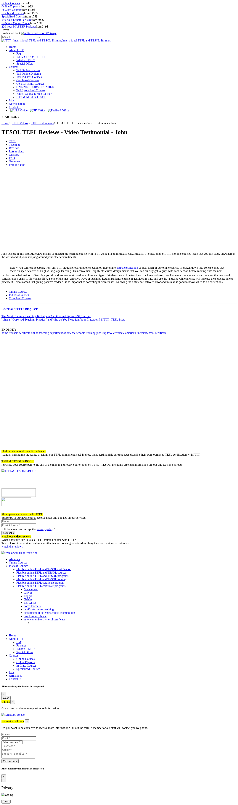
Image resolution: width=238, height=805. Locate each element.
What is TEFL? (25, 60)
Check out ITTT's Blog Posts (19, 309)
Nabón (28, 599)
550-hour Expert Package (16, 19)
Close (6, 698)
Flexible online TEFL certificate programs (40, 586)
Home (12, 46)
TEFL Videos (20, 123)
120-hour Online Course (15, 23)
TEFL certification (127, 267)
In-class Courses (18, 565)
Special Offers (24, 63)
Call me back (10, 761)
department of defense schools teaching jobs (75, 333)
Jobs (11, 100)
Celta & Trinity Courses (30, 83)
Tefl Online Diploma (28, 73)
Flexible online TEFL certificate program (40, 582)
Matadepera (31, 589)
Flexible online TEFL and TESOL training (41, 579)
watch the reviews (12, 546)
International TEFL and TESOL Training (86, 40)
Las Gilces (30, 602)
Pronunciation (17, 164)
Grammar (14, 161)
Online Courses (10, 3)
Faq (18, 53)
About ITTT (16, 50)
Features (21, 645)
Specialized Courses (13, 16)
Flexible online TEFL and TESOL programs (42, 575)
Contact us (15, 107)
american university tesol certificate (145, 333)
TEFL (12, 141)
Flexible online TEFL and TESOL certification (43, 569)
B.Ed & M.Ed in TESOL (31, 97)
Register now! (9, 511)
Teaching (14, 144)
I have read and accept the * (30, 529)
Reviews (14, 148)
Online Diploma (10, 6)
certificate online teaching (34, 333)
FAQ (12, 158)
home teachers (9, 333)
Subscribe (8, 533)
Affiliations (15, 675)
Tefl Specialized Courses (30, 90)
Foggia (28, 596)
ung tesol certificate (113, 333)
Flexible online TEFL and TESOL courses (41, 572)
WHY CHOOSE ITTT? (30, 56)
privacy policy (44, 529)
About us (14, 559)
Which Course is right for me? (34, 93)
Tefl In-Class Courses (29, 77)
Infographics (16, 151)
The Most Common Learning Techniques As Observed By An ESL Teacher (46, 316)
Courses (13, 66)
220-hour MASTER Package (18, 26)
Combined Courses (12, 13)
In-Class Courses (11, 9)
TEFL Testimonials (42, 123)
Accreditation (17, 103)
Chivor (28, 592)
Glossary (14, 154)
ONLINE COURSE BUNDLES (35, 87)
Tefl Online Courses (28, 70)
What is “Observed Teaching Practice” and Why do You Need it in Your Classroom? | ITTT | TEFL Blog (63, 319)
